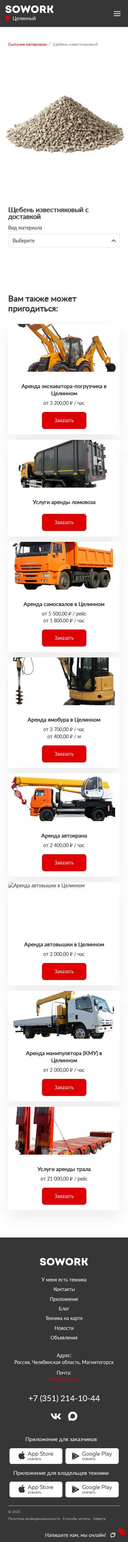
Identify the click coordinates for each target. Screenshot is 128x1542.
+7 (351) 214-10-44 (64, 1398)
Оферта (99, 1518)
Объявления (64, 1337)
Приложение (64, 1299)
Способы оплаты (76, 1518)
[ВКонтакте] (55, 1416)
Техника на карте (64, 1318)
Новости (64, 1328)
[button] (64, 420)
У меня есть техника (64, 1279)
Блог (64, 1308)
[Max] (72, 1416)
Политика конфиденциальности (34, 1518)
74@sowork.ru (64, 1379)
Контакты (64, 1289)
